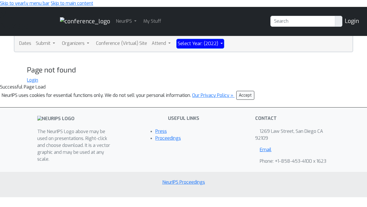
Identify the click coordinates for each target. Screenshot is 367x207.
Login (352, 21)
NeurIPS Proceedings (183, 182)
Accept (245, 95)
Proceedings (168, 138)
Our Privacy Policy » (213, 95)
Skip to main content (72, 3)
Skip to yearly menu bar (25, 3)
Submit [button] (44, 43)
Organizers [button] (74, 43)
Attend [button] (159, 43)
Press (161, 131)
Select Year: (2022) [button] (198, 44)
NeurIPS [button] (124, 21)
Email (266, 150)
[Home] (85, 21)
